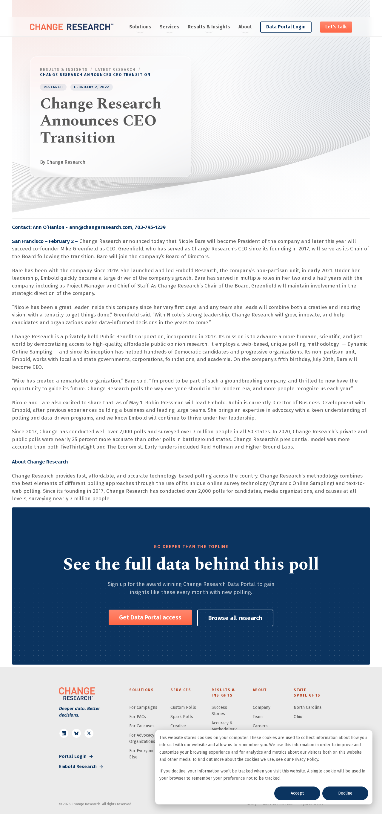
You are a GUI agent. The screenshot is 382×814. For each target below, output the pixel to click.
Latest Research (115, 69)
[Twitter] (89, 733)
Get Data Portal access (150, 617)
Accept (297, 793)
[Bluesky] (76, 733)
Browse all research (235, 618)
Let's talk (336, 27)
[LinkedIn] (64, 733)
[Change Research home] (71, 27)
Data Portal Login (286, 27)
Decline (345, 793)
